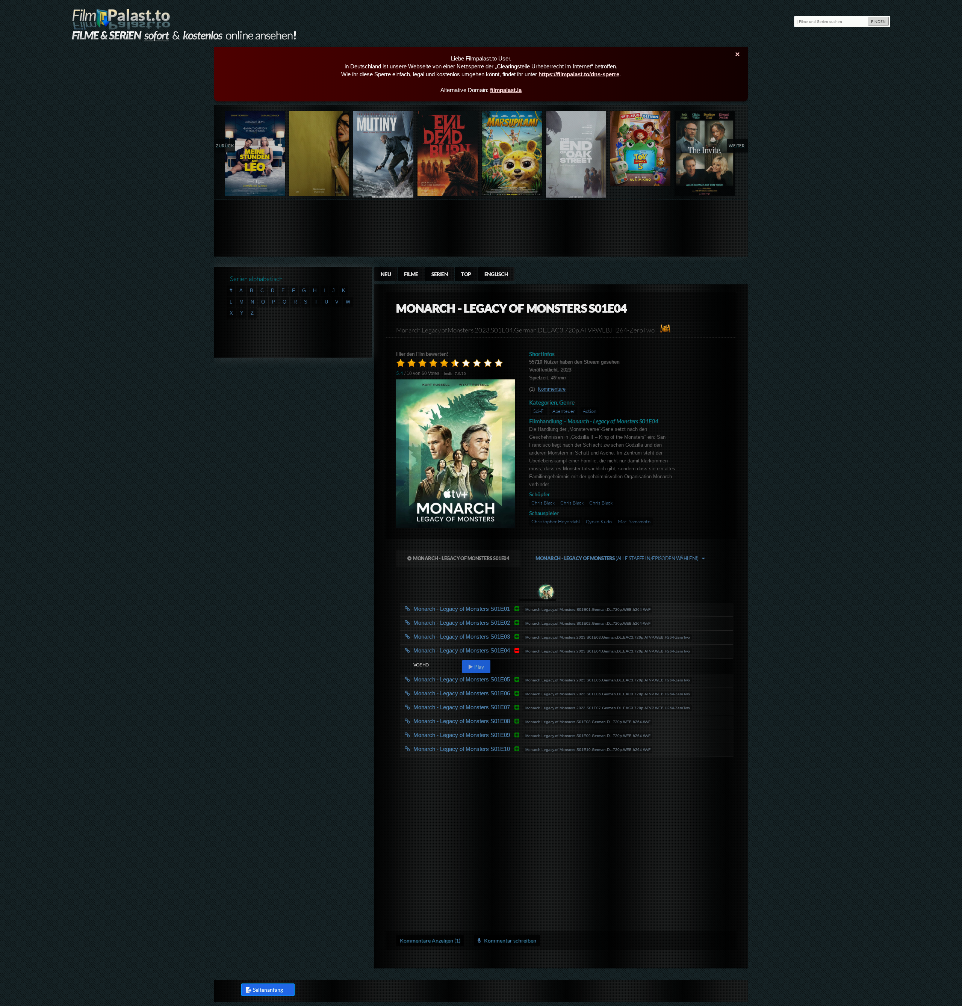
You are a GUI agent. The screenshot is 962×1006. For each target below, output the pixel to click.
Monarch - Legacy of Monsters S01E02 (474, 622)
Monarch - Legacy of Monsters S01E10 (474, 749)
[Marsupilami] (512, 153)
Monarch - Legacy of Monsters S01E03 (474, 636)
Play (478, 666)
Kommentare (552, 389)
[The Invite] (705, 153)
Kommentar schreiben (509, 940)
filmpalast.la (506, 90)
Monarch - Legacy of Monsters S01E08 (474, 721)
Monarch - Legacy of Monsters (616, 558)
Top (466, 274)
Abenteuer (563, 411)
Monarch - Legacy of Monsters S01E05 (474, 679)
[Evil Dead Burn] (447, 153)
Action (589, 411)
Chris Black (543, 503)
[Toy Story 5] (640, 148)
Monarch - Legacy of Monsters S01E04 (461, 558)
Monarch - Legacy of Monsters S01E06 (474, 693)
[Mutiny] (383, 156)
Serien (439, 274)
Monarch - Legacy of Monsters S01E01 (474, 609)
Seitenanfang (268, 989)
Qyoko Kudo (599, 521)
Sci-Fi (539, 411)
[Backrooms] (319, 153)
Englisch (496, 274)
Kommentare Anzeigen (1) (430, 940)
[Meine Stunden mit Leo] (255, 153)
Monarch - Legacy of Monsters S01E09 (474, 735)
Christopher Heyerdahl (555, 521)
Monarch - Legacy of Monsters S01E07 (474, 707)
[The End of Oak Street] (576, 156)
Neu (386, 274)
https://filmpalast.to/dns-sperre (578, 74)
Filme (411, 274)
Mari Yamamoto (634, 521)
